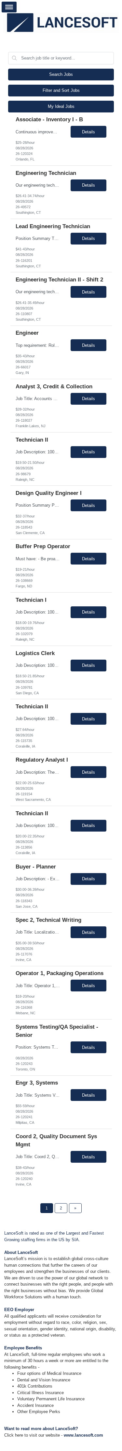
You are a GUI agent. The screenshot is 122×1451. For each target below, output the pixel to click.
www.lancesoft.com (83, 1435)
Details (88, 131)
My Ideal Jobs (61, 106)
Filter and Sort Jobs (61, 90)
